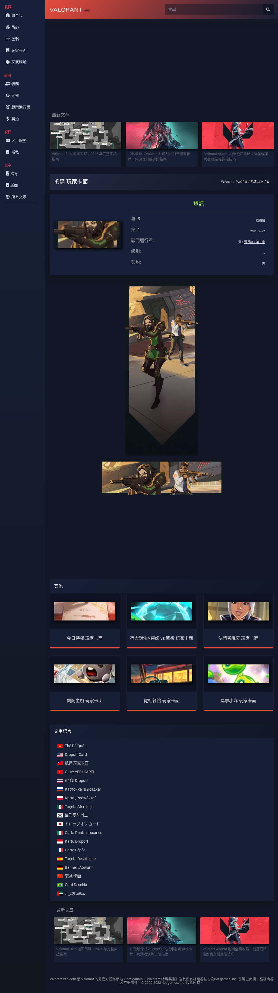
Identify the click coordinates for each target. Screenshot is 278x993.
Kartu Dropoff (76, 841)
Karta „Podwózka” (80, 798)
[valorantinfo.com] (70, 9)
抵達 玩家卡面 (77, 763)
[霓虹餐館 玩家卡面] (162, 673)
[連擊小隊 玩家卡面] (238, 673)
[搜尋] (268, 9)
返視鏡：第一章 (254, 242)
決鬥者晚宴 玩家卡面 (238, 638)
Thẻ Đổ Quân (76, 746)
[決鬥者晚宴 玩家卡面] (238, 610)
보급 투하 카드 (76, 815)
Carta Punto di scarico (83, 832)
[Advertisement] (161, 61)
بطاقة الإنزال (75, 893)
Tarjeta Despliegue (80, 859)
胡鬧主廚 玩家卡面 (85, 700)
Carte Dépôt (75, 850)
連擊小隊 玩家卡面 (238, 700)
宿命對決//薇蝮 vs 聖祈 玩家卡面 (161, 638)
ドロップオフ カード (82, 824)
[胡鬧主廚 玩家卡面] (85, 673)
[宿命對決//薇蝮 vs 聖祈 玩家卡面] (162, 610)
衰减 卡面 (73, 876)
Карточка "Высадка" (83, 789)
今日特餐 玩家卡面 (85, 638)
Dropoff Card (76, 754)
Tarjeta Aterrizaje (79, 806)
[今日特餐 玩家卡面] (85, 610)
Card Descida (76, 885)
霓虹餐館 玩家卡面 (161, 700)
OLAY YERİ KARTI (79, 772)
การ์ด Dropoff (76, 780)
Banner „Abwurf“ (79, 867)
